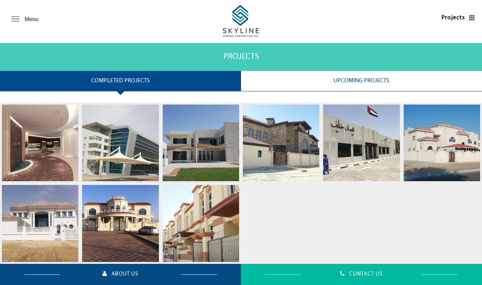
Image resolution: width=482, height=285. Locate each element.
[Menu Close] (16, 18)
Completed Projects (120, 81)
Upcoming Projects (361, 81)
